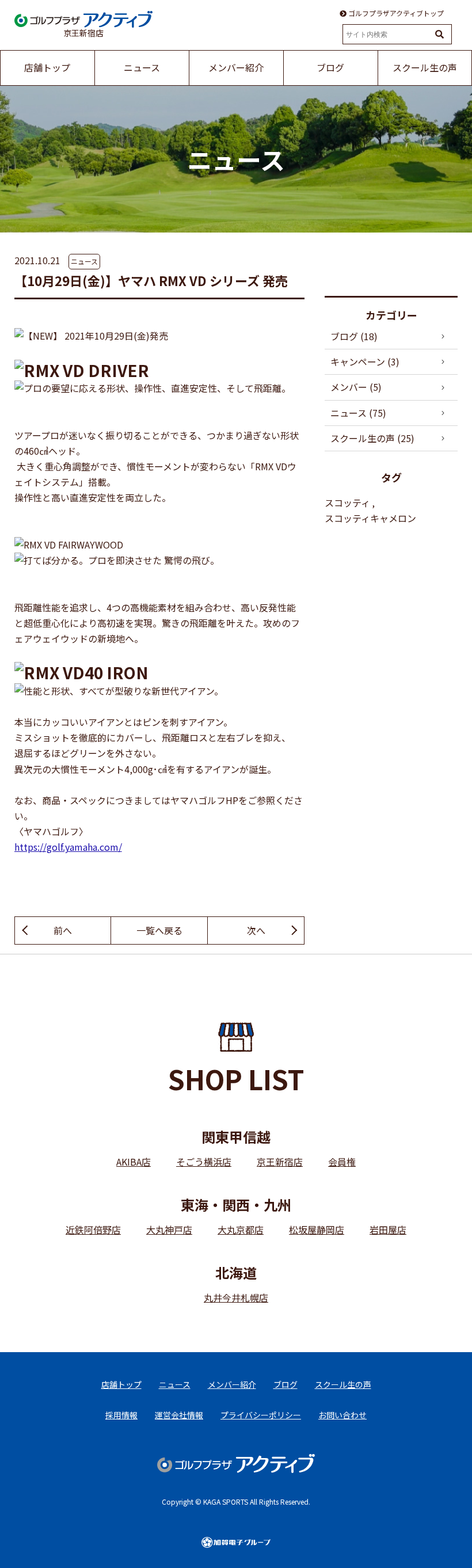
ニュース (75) (358, 413)
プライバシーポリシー (260, 1415)
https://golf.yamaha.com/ (68, 847)
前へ (63, 930)
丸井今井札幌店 (236, 1297)
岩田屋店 (388, 1229)
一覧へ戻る (159, 930)
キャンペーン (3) (364, 361)
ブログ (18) (354, 336)
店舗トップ (121, 1384)
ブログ (285, 1384)
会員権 (342, 1162)
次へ (256, 930)
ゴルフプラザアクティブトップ (395, 13)
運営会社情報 (179, 1415)
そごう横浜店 (203, 1162)
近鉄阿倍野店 (93, 1229)
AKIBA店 (133, 1162)
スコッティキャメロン (370, 518)
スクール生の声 (343, 1384)
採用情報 (121, 1415)
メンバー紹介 (232, 1384)
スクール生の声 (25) (372, 438)
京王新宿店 (280, 1162)
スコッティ (347, 502)
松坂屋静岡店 (316, 1229)
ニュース (84, 261)
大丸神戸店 (169, 1229)
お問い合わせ (342, 1415)
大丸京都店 (241, 1229)
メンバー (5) (356, 387)
